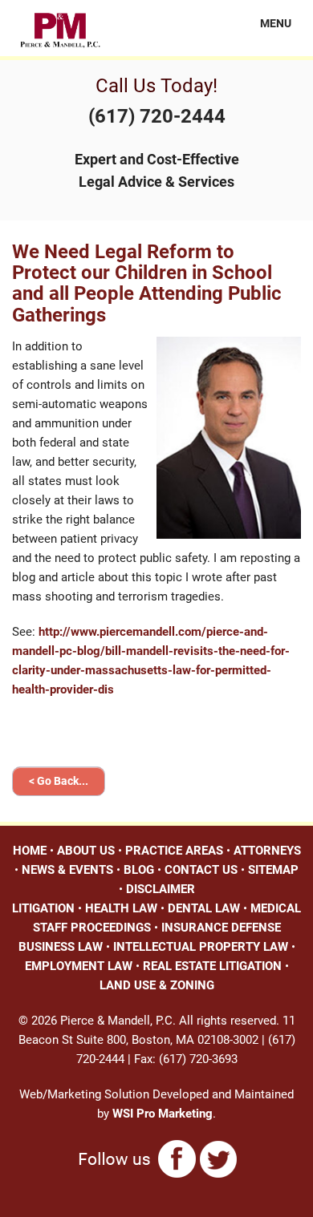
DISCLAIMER (160, 889)
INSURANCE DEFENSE (221, 927)
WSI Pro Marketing (162, 1113)
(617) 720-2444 (157, 116)
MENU (266, 23)
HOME (30, 850)
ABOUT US (86, 850)
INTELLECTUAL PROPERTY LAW (200, 947)
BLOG (139, 870)
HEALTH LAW (121, 908)
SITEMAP (273, 870)
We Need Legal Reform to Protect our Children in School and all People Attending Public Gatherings (147, 283)
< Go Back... (58, 780)
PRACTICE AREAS (174, 850)
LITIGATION (43, 908)
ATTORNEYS (267, 850)
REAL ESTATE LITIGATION (212, 966)
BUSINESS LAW (60, 947)
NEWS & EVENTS (67, 870)
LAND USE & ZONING (157, 985)
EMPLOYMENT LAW (78, 966)
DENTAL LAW (204, 908)
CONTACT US (201, 870)
